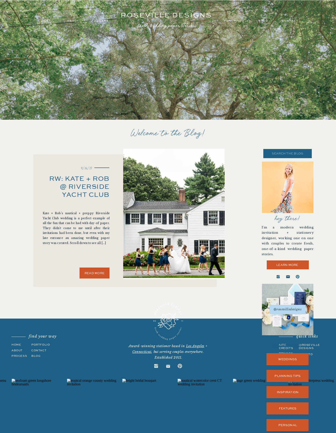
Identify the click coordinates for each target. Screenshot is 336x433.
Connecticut (142, 352)
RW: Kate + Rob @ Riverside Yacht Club (79, 186)
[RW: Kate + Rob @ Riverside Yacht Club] (174, 214)
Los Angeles (195, 346)
